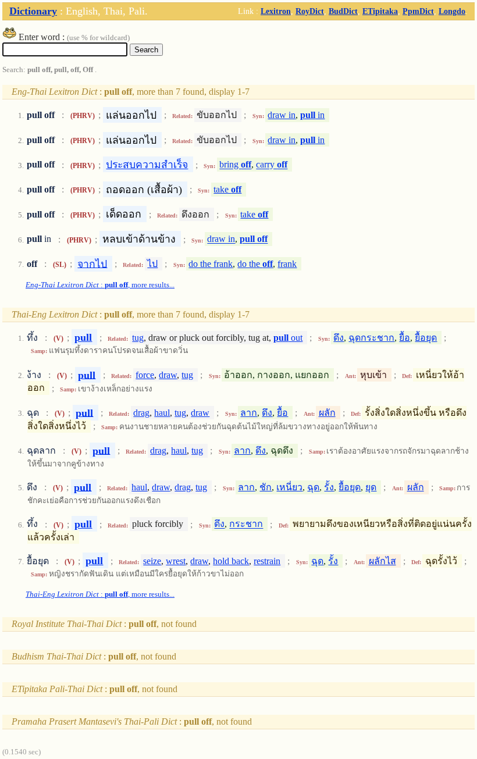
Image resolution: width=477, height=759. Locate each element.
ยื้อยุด (426, 338)
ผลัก (327, 413)
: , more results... (100, 285)
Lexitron (276, 11)
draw (168, 375)
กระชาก (246, 524)
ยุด (370, 487)
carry (271, 165)
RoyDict (310, 11)
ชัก (265, 487)
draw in (282, 115)
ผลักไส (382, 561)
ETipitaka (380, 11)
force (145, 375)
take (227, 189)
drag (141, 413)
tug (138, 338)
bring (235, 165)
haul (162, 413)
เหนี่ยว (289, 487)
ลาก (248, 413)
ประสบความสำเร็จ (147, 164)
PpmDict (418, 11)
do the (255, 264)
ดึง (338, 338)
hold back (231, 561)
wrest (176, 561)
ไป (152, 264)
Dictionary (33, 11)
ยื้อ (404, 338)
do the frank (210, 264)
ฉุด (313, 487)
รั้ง (329, 487)
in (312, 115)
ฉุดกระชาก (371, 338)
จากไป (92, 263)
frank (287, 264)
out (287, 338)
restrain (267, 561)
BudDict (343, 11)
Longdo (452, 11)
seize (152, 561)
